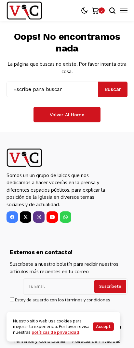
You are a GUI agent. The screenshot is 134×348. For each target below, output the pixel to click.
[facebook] (12, 217)
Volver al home (67, 114)
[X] (25, 217)
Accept (103, 326)
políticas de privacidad (55, 332)
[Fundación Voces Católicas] (24, 10)
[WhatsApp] (65, 217)
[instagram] (39, 217)
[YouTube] (52, 217)
